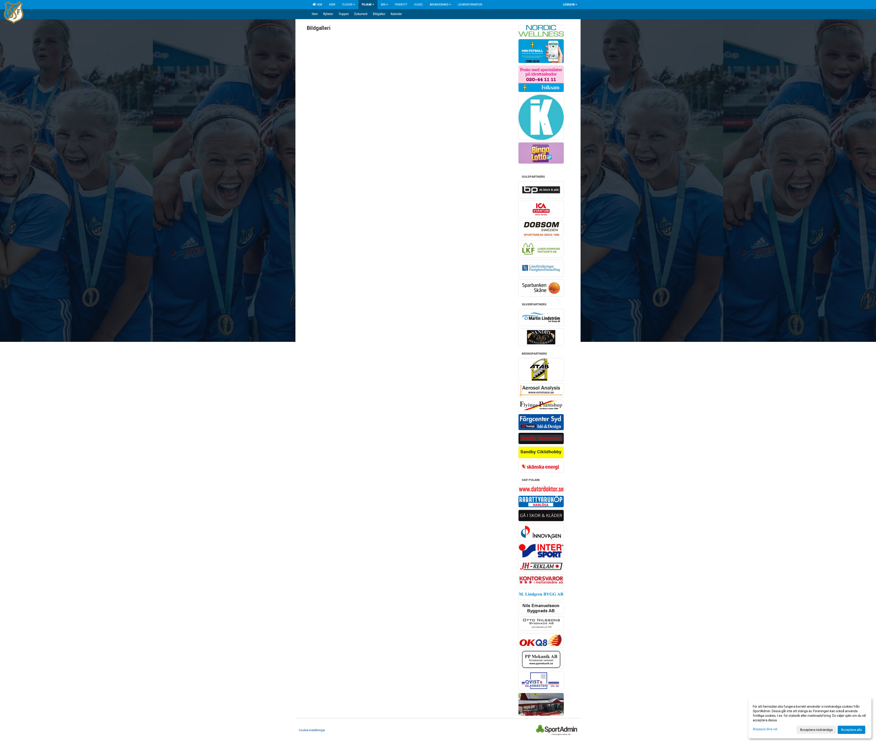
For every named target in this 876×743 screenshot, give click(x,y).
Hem (318, 4)
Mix (383, 4)
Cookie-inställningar (312, 730)
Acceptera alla (851, 730)
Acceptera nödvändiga (816, 730)
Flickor (347, 4)
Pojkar (367, 4)
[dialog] (809, 717)
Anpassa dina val (765, 729)
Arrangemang (439, 4)
